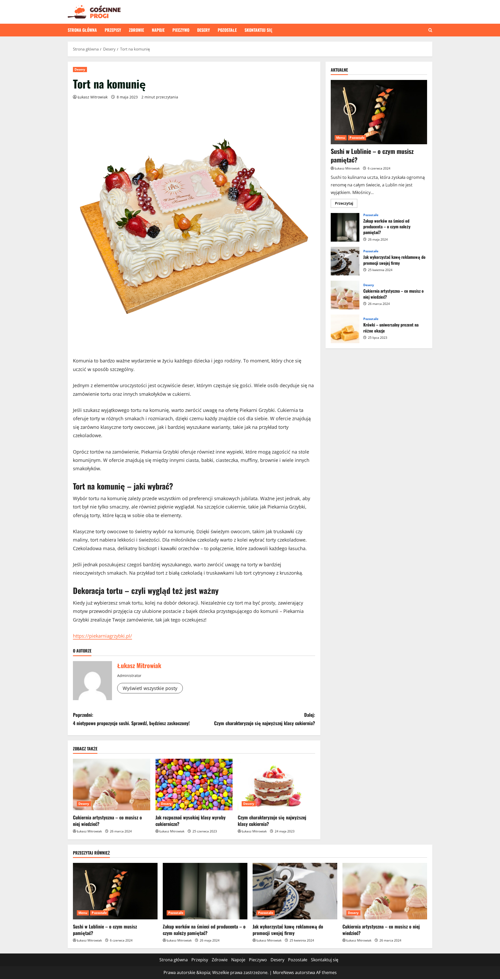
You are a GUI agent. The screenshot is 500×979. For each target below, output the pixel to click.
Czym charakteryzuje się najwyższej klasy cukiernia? (272, 820)
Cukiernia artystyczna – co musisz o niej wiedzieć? (107, 820)
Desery (203, 30)
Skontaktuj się (258, 30)
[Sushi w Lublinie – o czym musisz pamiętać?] (379, 112)
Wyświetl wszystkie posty (150, 688)
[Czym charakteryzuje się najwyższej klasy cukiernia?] (276, 784)
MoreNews (283, 972)
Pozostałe (227, 30)
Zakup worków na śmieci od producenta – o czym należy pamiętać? (345, 227)
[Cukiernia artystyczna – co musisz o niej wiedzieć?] (111, 784)
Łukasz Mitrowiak (93, 97)
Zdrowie (136, 30)
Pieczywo (180, 30)
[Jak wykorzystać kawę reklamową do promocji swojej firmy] (295, 891)
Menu (340, 137)
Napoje (158, 30)
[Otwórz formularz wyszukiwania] (430, 30)
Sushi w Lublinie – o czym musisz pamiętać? (372, 155)
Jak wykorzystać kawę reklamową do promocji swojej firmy (345, 261)
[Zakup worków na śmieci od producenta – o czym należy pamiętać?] (205, 891)
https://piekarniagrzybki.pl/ (102, 636)
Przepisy (113, 30)
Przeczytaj (346, 204)
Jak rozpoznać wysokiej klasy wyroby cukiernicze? (190, 820)
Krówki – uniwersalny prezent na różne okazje (345, 329)
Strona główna (82, 30)
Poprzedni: (131, 718)
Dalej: (264, 718)
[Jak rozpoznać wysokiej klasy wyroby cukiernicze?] (194, 784)
